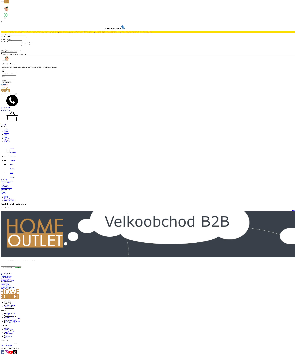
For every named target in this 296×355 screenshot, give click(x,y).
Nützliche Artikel (8, 329)
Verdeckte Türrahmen (9, 199)
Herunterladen (8, 336)
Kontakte (3, 108)
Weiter (293, 210)
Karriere (7, 337)
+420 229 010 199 (5, 107)
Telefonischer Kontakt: (6, 36)
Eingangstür (13, 152)
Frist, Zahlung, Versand (10, 320)
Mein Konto (7, 335)
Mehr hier (149, 32)
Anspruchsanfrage (9, 317)
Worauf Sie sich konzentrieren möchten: (10, 50)
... (4, 142)
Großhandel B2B (9, 333)
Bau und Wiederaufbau (10, 323)
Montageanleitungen (10, 331)
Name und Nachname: (6, 34)
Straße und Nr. (4, 41)
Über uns (7, 314)
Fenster (5, 135)
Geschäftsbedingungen (10, 316)
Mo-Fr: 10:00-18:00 (5, 110)
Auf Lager (6, 140)
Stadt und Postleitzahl (6, 39)
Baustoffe (6, 134)
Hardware (6, 133)
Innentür (6, 128)
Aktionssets (6, 138)
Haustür (6, 130)
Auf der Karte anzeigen (6, 345)
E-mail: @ (3, 38)
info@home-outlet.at (10, 305)
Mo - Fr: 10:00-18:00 (10, 306)
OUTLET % (7, 141)
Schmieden (12, 160)
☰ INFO (3, 1)
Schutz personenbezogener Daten (12, 318)
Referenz (7, 332)
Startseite (6, 196)
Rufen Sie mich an (6, 82)
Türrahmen (6, 131)
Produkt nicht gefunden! (9, 200)
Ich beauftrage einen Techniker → (8, 51)
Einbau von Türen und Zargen (12, 321)
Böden (5, 137)
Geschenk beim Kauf (10, 313)
